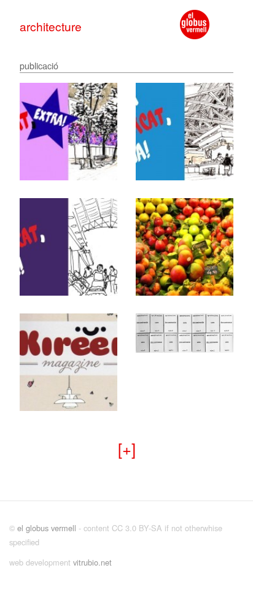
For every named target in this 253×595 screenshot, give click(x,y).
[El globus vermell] (194, 24)
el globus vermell (46, 528)
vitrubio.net (92, 562)
